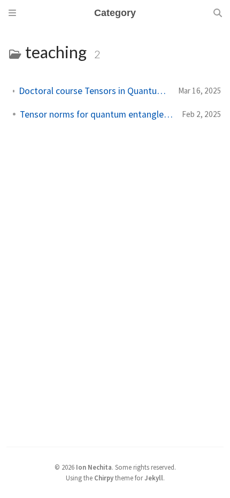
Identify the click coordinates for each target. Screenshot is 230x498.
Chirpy (103, 477)
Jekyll (153, 477)
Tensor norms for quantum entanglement (96, 114)
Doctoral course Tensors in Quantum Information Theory (94, 91)
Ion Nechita (94, 467)
